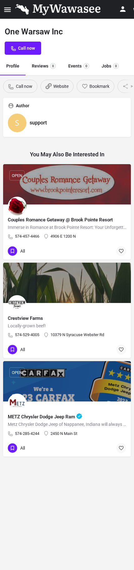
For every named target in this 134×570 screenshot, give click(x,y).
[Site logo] (59, 9)
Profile (12, 65)
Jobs (109, 65)
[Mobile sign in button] (123, 9)
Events (77, 65)
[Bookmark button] (121, 251)
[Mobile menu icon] (7, 9)
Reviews (43, 65)
